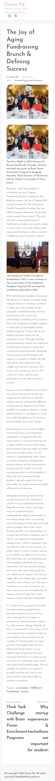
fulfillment (35, 688)
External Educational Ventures (28, 81)
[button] (16, 16)
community (22, 688)
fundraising (13, 691)
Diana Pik (14, 4)
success (25, 691)
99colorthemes (32, 777)
